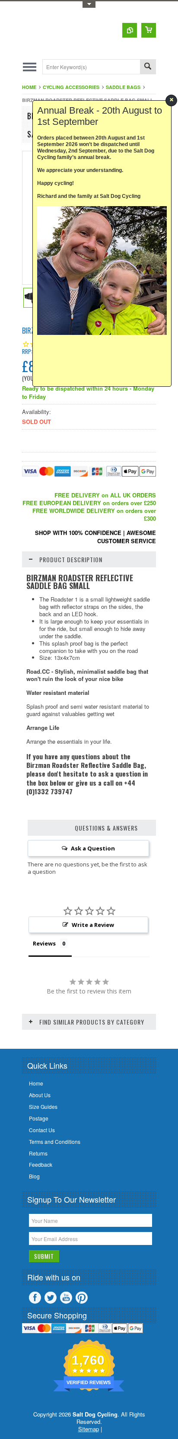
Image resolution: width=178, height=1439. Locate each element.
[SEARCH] (148, 67)
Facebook (35, 1298)
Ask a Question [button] (93, 848)
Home (29, 87)
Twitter (50, 1298)
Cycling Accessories (71, 87)
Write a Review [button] (93, 925)
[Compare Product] (129, 30)
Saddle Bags (123, 87)
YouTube (66, 1298)
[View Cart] (148, 30)
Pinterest (82, 1298)
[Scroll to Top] (1, 1036)
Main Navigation (29, 66)
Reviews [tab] (44, 943)
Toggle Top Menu (89, 4)
